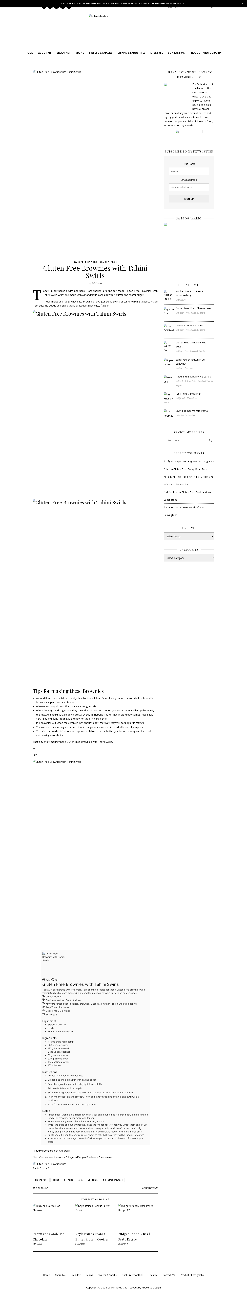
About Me (44, 53)
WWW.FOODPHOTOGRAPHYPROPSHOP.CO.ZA (159, 3)
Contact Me (176, 53)
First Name (189, 163)
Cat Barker (42, 1187)
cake (80, 1179)
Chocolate (93, 1179)
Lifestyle (156, 53)
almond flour (41, 1179)
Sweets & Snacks (100, 53)
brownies (68, 1179)
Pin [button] (56, 980)
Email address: (189, 179)
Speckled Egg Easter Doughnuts (195, 461)
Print (48, 980)
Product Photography (206, 53)
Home (29, 53)
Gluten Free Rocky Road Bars (190, 469)
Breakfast (63, 53)
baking (56, 1179)
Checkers (64, 1150)
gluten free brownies (112, 1179)
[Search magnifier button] (212, 7)
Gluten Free (108, 262)
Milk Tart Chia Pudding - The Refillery (187, 476)
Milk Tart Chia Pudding (176, 484)
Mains (80, 53)
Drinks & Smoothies (131, 53)
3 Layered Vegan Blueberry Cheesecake (89, 1157)
